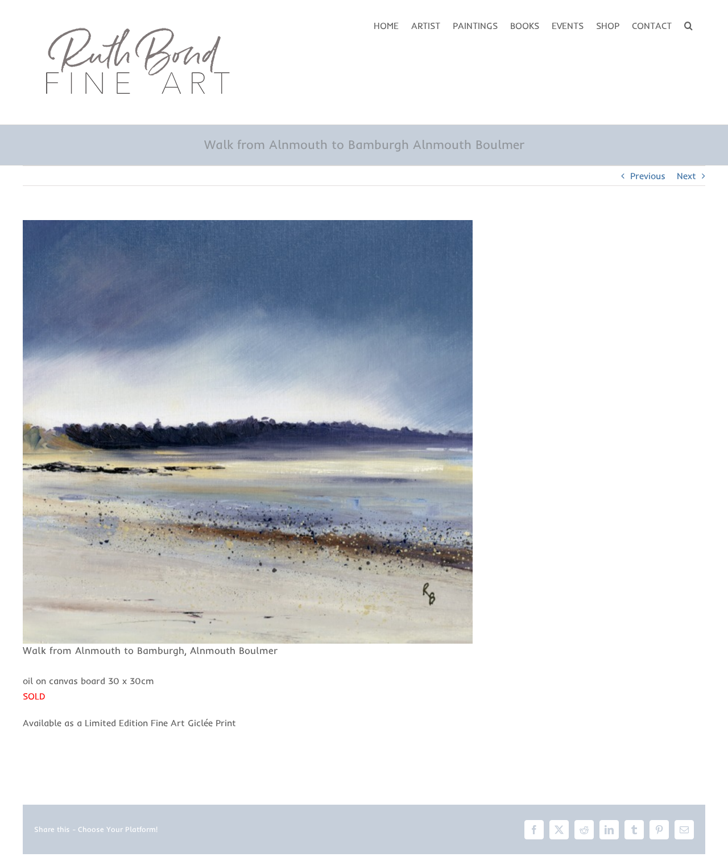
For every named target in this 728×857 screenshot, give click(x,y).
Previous (647, 175)
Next (686, 175)
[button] (688, 24)
